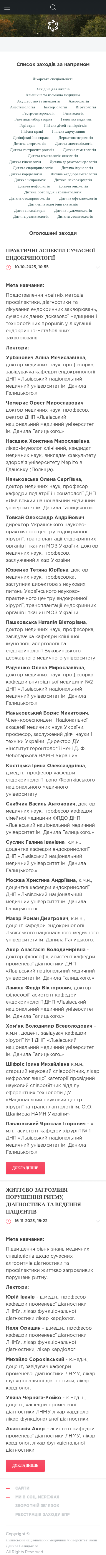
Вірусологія (86, 107)
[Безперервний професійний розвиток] (53, 26)
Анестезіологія (22, 107)
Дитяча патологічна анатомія (53, 204)
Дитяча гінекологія (25, 162)
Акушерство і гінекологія (38, 101)
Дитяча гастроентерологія (32, 149)
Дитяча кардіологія (25, 174)
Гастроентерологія (38, 113)
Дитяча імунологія (77, 168)
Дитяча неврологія (30, 180)
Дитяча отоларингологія (29, 198)
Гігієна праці (32, 131)
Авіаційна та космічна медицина (53, 95)
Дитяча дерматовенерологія (73, 162)
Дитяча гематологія (79, 149)
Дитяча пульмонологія (73, 210)
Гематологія (73, 113)
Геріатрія (27, 125)
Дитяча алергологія (30, 143)
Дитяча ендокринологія (33, 168)
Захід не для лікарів (52, 89)
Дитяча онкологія (73, 186)
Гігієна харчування (68, 131)
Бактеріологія (55, 107)
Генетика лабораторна (33, 119)
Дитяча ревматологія (31, 216)
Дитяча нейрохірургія (73, 180)
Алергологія (79, 101)
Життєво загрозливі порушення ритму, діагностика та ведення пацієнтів (43, 1201)
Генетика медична (76, 119)
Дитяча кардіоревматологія (74, 174)
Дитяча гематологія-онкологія (53, 155)
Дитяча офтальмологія (78, 198)
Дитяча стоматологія (75, 216)
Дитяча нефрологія (34, 186)
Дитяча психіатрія (29, 210)
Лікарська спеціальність (53, 79)
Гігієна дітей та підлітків (65, 125)
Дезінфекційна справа (31, 137)
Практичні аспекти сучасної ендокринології (50, 254)
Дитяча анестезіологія (73, 143)
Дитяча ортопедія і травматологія (53, 192)
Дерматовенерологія (76, 137)
